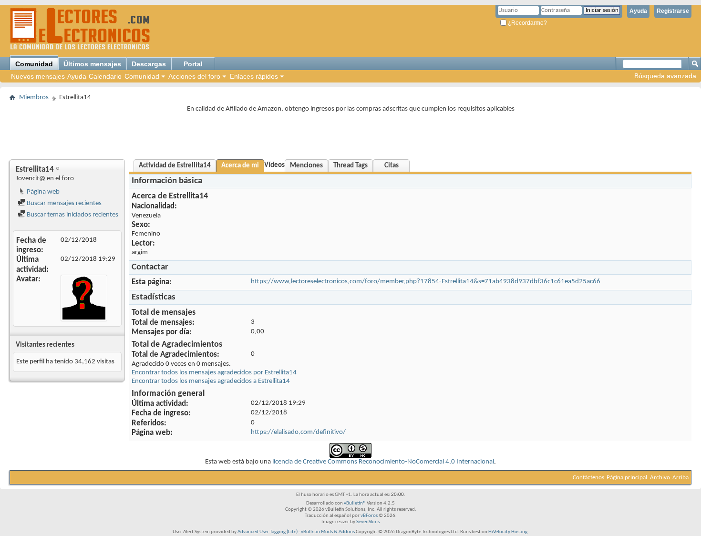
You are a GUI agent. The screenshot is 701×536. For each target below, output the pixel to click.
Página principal (627, 477)
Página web (42, 192)
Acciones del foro (194, 76)
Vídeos (274, 165)
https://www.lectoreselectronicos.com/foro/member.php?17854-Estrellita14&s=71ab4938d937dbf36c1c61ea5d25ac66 (425, 281)
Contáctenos (588, 477)
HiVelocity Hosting (507, 532)
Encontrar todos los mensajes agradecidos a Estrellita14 (211, 381)
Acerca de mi (240, 165)
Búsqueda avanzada (665, 76)
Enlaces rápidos (254, 76)
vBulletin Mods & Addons (328, 532)
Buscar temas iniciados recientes (71, 214)
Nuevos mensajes (38, 76)
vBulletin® (355, 503)
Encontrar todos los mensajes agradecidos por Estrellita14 (214, 372)
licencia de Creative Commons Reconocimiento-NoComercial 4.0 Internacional (383, 461)
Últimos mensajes (92, 64)
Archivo (660, 477)
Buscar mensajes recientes (63, 203)
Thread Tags (350, 165)
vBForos (369, 515)
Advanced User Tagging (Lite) (267, 532)
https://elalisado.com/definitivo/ (298, 432)
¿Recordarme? (526, 23)
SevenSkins (368, 522)
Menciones (306, 165)
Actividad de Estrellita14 (175, 165)
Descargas (149, 64)
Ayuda (638, 11)
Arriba (680, 477)
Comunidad (34, 64)
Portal (193, 64)
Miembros (34, 97)
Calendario (105, 76)
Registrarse (673, 11)
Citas (391, 165)
